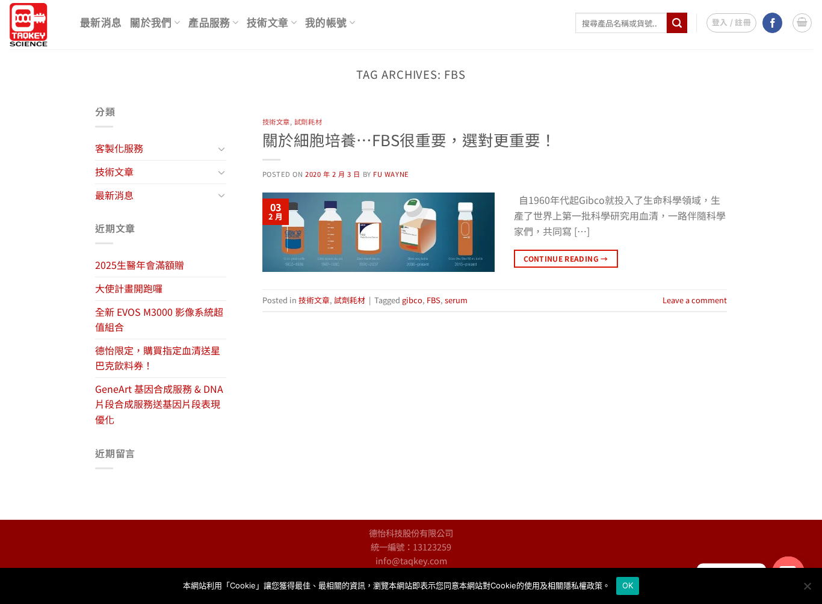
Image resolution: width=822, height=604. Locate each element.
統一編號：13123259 (411, 546)
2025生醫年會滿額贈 (139, 264)
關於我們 (151, 23)
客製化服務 (119, 148)
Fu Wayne (391, 174)
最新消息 (101, 23)
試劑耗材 (308, 121)
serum (456, 300)
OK (628, 585)
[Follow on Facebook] (772, 23)
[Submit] (677, 23)
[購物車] (802, 22)
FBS (433, 300)
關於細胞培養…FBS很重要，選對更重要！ (409, 139)
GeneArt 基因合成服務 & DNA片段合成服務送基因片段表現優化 (159, 404)
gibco (412, 300)
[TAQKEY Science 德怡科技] (35, 24)
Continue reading (566, 258)
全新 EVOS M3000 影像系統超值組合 (159, 319)
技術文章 (267, 23)
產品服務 (209, 23)
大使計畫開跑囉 (128, 288)
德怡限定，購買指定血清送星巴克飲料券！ (157, 358)
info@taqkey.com (411, 560)
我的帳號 (326, 23)
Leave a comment (695, 300)
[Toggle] (221, 148)
